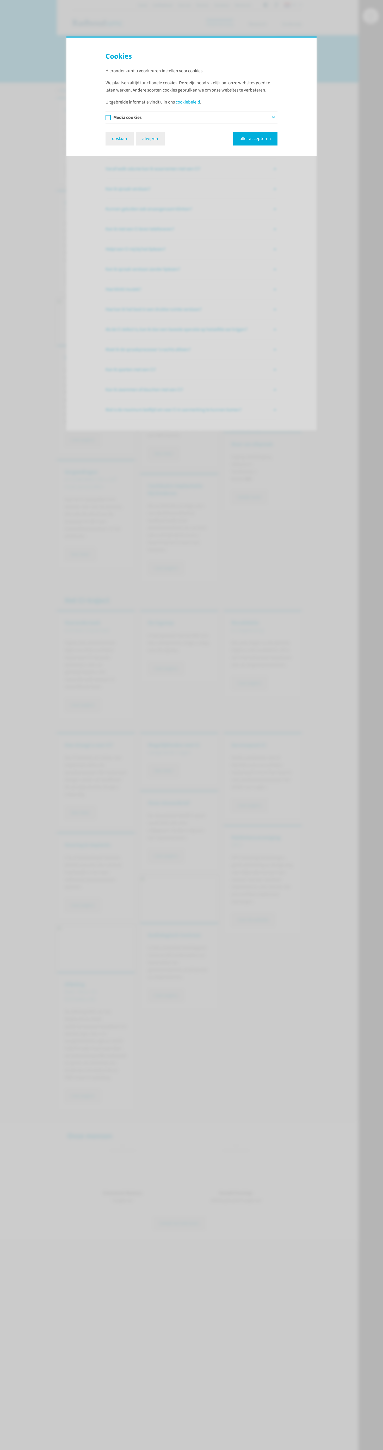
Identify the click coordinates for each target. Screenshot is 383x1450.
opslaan (119, 138)
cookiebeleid (188, 102)
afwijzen (150, 138)
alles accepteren (255, 138)
